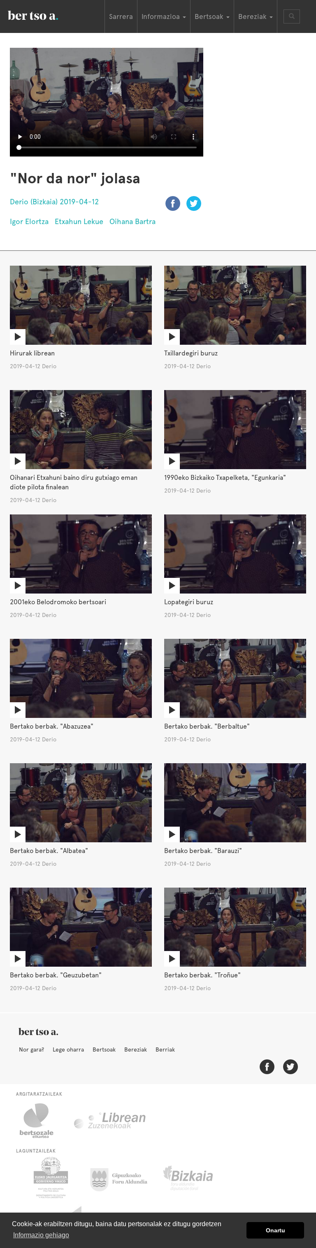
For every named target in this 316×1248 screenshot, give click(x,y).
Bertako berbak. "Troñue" (202, 975)
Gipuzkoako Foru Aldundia (124, 1177)
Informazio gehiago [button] (41, 1235)
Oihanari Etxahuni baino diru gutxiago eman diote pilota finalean (73, 482)
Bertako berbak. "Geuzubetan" (56, 975)
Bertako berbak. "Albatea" (49, 851)
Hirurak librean (32, 353)
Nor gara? (31, 1049)
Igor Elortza (29, 221)
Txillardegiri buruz (191, 353)
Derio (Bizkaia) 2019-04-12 (54, 201)
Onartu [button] (275, 1230)
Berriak (165, 1049)
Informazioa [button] (162, 16)
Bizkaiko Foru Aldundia (197, 1177)
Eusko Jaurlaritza (50, 1177)
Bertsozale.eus (41, 1120)
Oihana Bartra (132, 221)
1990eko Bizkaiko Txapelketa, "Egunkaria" (225, 477)
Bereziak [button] (253, 16)
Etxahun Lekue (79, 221)
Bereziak (135, 1049)
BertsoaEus (45, 14)
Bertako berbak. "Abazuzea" (51, 726)
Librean (110, 1120)
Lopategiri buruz (188, 602)
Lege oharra (68, 1049)
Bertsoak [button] (210, 16)
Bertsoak (104, 1049)
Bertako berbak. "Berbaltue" (207, 726)
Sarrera (121, 16)
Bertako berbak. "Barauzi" (203, 851)
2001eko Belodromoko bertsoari (58, 602)
